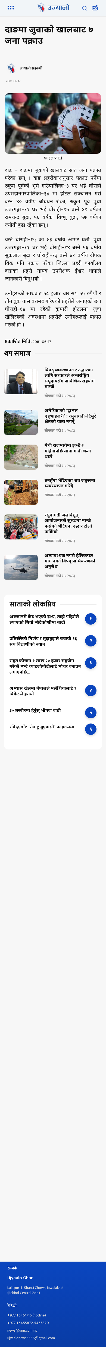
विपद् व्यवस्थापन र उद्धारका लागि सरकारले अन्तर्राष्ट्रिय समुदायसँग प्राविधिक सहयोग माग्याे (70, 379)
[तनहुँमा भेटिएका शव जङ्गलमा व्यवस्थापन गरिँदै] (21, 492)
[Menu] (12, 7)
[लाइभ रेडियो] (95, 8)
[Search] (84, 8)
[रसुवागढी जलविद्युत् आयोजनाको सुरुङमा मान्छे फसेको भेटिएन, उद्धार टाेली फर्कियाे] (21, 526)
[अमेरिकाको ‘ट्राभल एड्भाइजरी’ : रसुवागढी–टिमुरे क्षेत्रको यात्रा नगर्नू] (21, 422)
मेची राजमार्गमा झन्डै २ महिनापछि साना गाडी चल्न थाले (68, 451)
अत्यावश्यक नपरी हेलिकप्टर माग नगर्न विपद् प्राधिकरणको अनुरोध (70, 562)
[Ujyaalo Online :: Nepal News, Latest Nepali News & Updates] (53, 7)
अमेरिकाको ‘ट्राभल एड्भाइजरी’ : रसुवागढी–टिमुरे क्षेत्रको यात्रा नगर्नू (70, 416)
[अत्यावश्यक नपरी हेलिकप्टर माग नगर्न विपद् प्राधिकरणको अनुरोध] (21, 567)
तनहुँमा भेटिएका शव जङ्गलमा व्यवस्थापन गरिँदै (70, 483)
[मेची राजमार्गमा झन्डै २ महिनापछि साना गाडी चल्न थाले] (21, 457)
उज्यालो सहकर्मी (31, 68)
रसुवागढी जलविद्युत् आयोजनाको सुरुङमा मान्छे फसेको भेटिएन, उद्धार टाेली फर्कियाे (68, 524)
